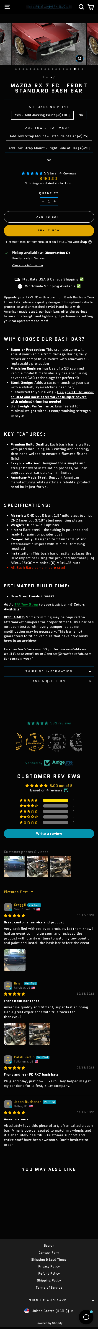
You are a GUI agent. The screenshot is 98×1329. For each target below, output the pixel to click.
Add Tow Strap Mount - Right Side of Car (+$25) (49, 148)
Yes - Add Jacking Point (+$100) (42, 114)
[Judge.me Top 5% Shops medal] (71, 742)
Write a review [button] (49, 833)
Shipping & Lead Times (49, 1259)
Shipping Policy (49, 1280)
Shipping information (49, 671)
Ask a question (49, 681)
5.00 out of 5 (61, 785)
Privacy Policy (49, 1266)
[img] (14, 915)
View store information (27, 265)
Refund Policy (49, 1273)
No (80, 114)
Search (49, 1245)
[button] (33, 173)
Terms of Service (49, 1287)
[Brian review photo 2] (39, 1034)
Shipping (31, 183)
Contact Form (49, 1252)
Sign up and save (48, 1300)
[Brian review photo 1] (15, 1034)
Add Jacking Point (49, 107)
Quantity (49, 193)
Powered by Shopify (49, 1323)
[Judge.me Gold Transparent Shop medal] (27, 742)
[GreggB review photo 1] (15, 960)
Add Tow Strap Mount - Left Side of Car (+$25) (49, 136)
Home (47, 77)
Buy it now (49, 230)
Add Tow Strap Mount (49, 128)
